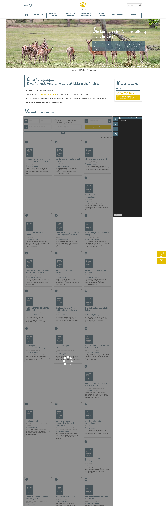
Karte (26, 6)
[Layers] (115, 134)
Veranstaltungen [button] (118, 14)
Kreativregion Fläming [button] (54, 14)
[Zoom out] (115, 124)
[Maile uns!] (128, 97)
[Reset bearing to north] (115, 129)
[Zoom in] (115, 119)
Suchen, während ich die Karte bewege (130, 119)
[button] (161, 261)
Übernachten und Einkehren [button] (86, 14)
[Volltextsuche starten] (140, 5)
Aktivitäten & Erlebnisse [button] (70, 14)
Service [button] (133, 14)
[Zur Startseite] (27, 15)
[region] (127, 166)
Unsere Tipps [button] (38, 14)
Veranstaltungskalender (48, 94)
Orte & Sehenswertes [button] (102, 14)
